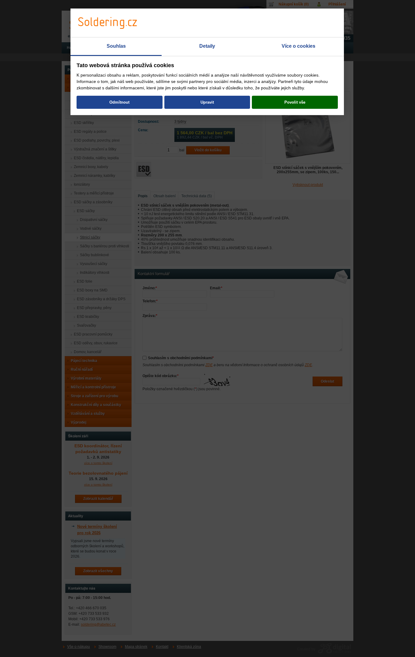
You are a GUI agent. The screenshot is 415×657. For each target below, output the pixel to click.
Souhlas (116, 46)
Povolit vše (294, 102)
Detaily (207, 46)
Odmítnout (119, 102)
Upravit (207, 102)
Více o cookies (298, 46)
